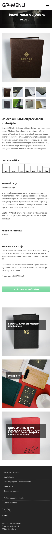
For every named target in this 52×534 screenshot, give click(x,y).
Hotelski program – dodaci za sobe (17, 482)
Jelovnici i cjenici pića (12, 472)
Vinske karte (9, 477)
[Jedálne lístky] (17, 5)
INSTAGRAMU (18, 276)
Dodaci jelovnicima (11, 491)
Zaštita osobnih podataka (14, 498)
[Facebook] (4, 510)
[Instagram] (9, 510)
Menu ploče (8, 486)
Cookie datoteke (10, 503)
